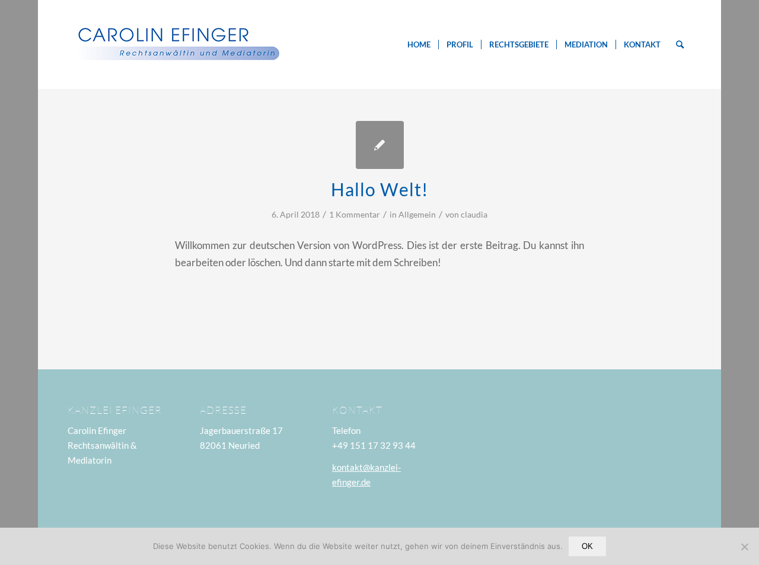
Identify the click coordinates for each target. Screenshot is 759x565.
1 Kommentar (354, 214)
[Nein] (744, 547)
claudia (474, 214)
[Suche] (679, 44)
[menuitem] (419, 44)
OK (587, 546)
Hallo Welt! (379, 189)
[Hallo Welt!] (380, 145)
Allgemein (417, 214)
